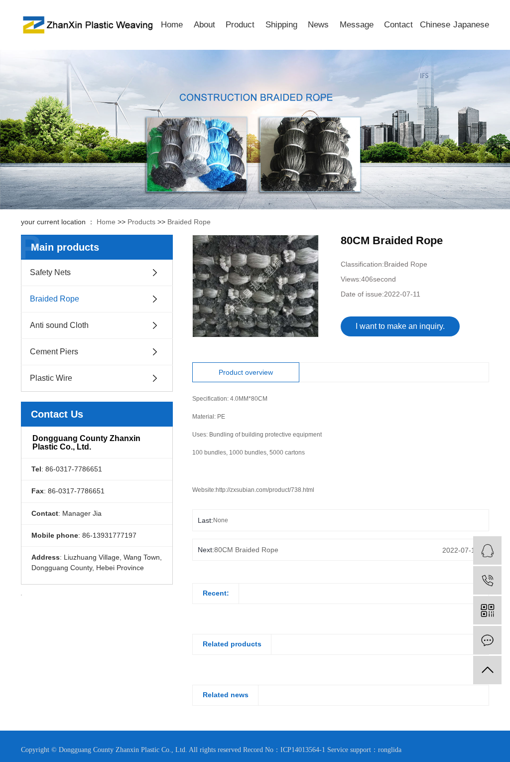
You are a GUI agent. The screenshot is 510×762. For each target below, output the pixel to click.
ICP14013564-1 (302, 750)
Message (357, 24)
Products (141, 222)
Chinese (435, 24)
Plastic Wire (51, 378)
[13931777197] (487, 580)
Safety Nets (50, 272)
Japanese (471, 24)
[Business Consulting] (487, 550)
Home (172, 24)
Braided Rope (189, 222)
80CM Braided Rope (246, 550)
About (204, 24)
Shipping (281, 24)
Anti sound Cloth (59, 325)
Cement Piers (54, 351)
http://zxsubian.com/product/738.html (265, 489)
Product (240, 24)
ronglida (389, 750)
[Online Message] (487, 640)
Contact (398, 24)
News (318, 24)
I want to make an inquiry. (400, 326)
